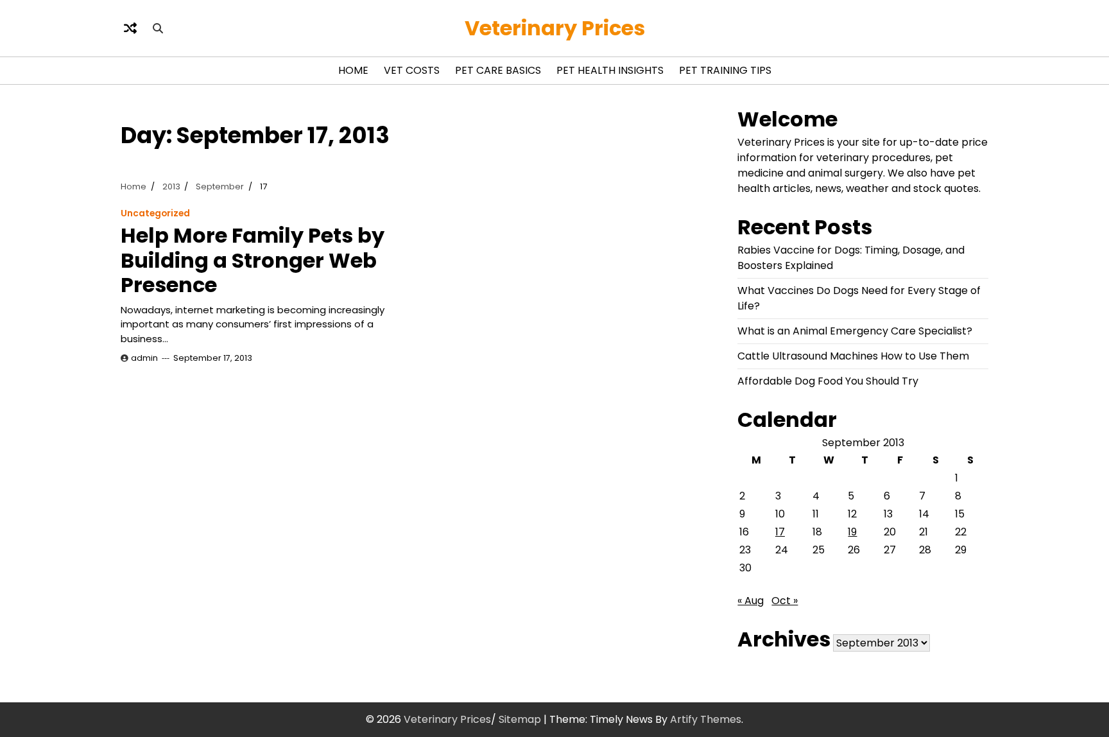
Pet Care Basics (498, 70)
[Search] (158, 28)
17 (780, 532)
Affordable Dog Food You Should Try (827, 381)
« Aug (750, 600)
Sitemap (520, 719)
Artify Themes (705, 719)
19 (852, 532)
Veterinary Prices (555, 27)
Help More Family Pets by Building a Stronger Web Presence (252, 260)
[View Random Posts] (130, 28)
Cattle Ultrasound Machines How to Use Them (853, 356)
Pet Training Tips (725, 70)
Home (353, 70)
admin (144, 357)
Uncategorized (155, 213)
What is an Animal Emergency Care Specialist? (854, 331)
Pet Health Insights (610, 70)
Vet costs (412, 70)
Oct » (784, 600)
